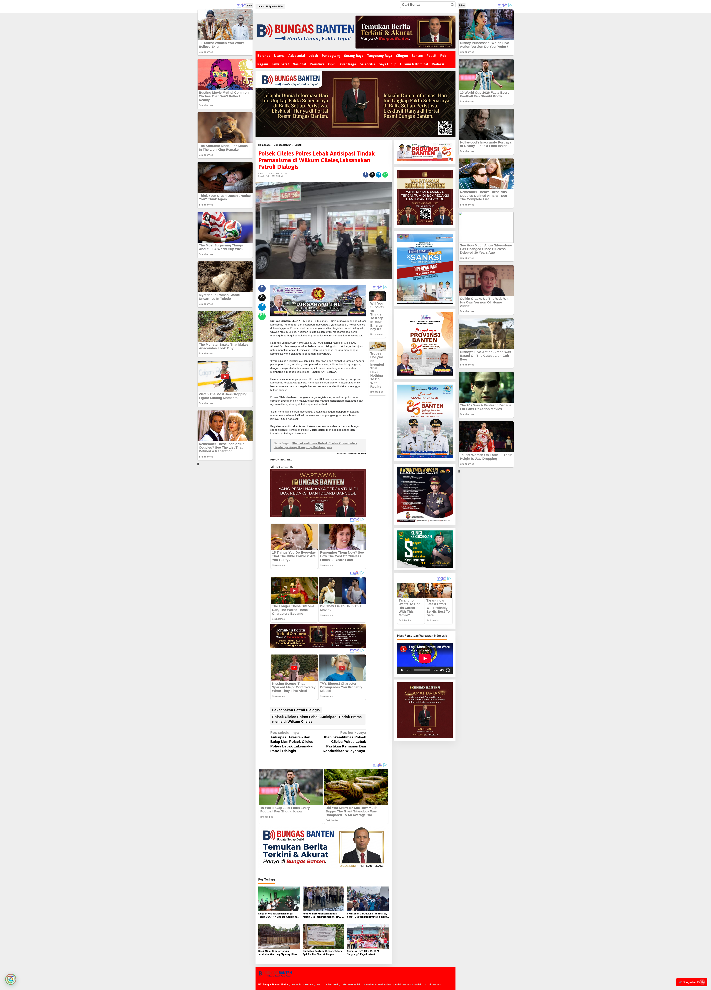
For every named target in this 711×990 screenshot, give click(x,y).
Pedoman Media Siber (378, 984)
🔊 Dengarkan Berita (692, 982)
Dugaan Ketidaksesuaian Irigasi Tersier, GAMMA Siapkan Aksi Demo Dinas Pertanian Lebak (278, 915)
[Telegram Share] (378, 175)
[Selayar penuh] (448, 670)
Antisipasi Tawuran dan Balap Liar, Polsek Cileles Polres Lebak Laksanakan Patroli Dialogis (292, 742)
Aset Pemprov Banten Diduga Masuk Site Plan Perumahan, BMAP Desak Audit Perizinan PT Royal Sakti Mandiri (322, 915)
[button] (452, 4)
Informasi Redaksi (352, 984)
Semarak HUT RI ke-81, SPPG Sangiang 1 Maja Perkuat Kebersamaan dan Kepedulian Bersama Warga (364, 953)
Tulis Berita (433, 984)
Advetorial (332, 984)
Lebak (261, 176)
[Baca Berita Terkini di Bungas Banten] (406, 32)
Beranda (296, 984)
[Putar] (402, 670)
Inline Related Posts (357, 453)
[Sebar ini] (365, 175)
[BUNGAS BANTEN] (305, 32)
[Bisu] (442, 670)
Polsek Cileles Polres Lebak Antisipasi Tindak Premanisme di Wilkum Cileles (317, 719)
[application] (425, 658)
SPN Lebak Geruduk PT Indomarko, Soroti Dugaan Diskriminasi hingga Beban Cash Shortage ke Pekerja (367, 915)
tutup (249, 5)
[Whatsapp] (385, 175)
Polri (268, 176)
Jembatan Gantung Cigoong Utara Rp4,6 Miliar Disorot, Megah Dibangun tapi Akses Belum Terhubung (322, 953)
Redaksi (418, 984)
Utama (309, 984)
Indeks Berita (402, 984)
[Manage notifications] (702, 982)
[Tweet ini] (372, 175)
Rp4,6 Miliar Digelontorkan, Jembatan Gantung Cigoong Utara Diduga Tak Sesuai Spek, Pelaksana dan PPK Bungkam (278, 953)
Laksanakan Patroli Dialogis (296, 710)
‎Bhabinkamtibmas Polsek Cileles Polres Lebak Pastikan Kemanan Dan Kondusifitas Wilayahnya (344, 742)
